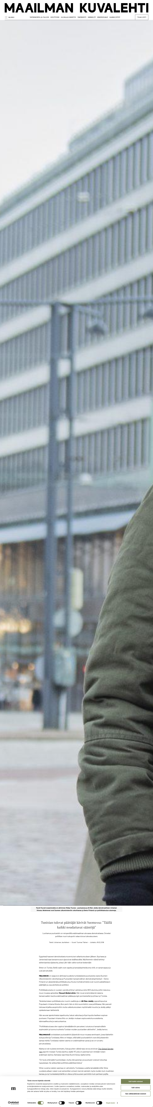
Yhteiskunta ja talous (39, 17)
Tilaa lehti (141, 17)
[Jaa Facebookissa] (79, 951)
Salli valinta (135, 1087)
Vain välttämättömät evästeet (135, 1094)
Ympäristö (81, 17)
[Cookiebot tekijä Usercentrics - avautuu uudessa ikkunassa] (13, 1102)
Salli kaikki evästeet (136, 1081)
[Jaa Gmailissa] (73, 951)
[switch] (62, 1102)
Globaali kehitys (68, 17)
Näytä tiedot (110, 1103)
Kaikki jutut (115, 17)
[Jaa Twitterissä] (66, 951)
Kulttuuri (55, 17)
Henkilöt (92, 17)
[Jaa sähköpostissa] (86, 951)
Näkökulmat (102, 17)
